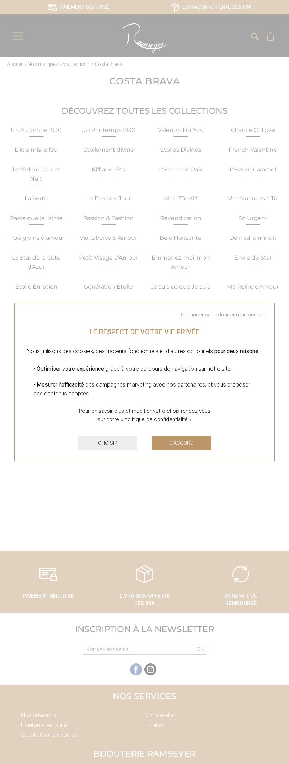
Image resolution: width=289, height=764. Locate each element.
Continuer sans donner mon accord (223, 314)
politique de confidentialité (156, 419)
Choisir (107, 443)
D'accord (181, 443)
